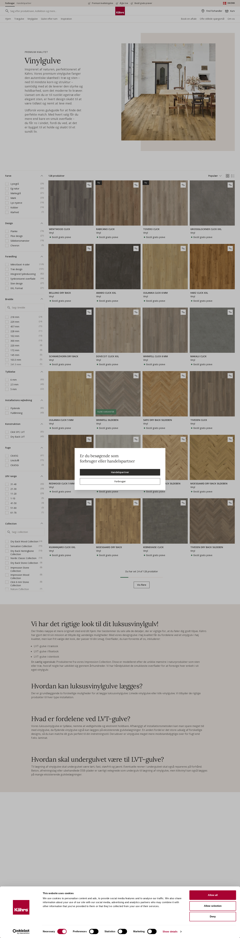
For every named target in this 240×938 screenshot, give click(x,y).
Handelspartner (120, 472)
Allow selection (213, 905)
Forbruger (120, 481)
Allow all (213, 895)
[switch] (93, 931)
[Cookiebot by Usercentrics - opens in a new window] (21, 931)
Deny (213, 916)
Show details (170, 931)
